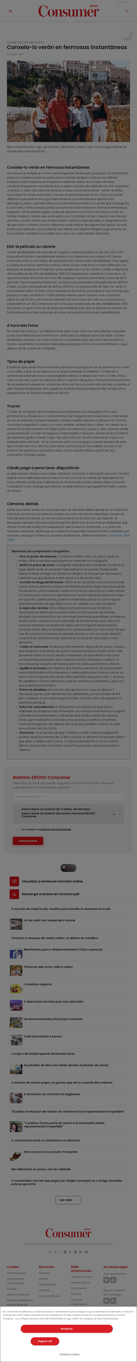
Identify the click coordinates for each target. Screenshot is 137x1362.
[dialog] (68, 1334)
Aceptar (67, 1328)
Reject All (45, 1341)
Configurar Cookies (69, 1354)
